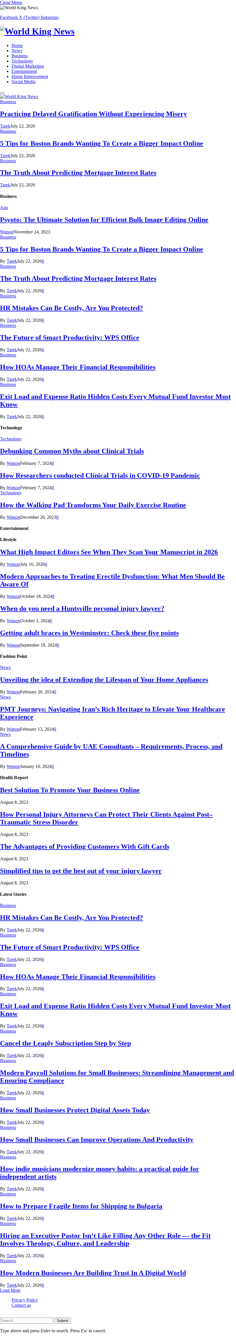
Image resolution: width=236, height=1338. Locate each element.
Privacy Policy (25, 1300)
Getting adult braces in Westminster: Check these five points (89, 633)
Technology (22, 60)
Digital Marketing (28, 66)
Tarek (5, 126)
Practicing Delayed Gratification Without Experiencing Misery (93, 114)
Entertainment (24, 71)
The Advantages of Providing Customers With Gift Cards (84, 846)
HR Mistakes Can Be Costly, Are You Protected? (71, 308)
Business (20, 55)
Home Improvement (30, 76)
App (4, 207)
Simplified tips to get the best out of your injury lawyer (81, 871)
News (17, 50)
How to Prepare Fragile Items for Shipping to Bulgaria (81, 1206)
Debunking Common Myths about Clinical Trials (72, 451)
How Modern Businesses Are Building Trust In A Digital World (93, 1273)
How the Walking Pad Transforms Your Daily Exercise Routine (93, 505)
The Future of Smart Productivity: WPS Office (69, 337)
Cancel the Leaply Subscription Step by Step (65, 1043)
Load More (10, 1290)
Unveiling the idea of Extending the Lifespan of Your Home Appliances (104, 679)
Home (17, 45)
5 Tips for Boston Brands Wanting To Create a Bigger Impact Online (101, 143)
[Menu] (2, 93)
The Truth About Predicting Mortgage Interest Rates (78, 172)
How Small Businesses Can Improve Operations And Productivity (96, 1139)
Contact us (21, 1305)
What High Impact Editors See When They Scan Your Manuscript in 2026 (109, 552)
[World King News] (118, 31)
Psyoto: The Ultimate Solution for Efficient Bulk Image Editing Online (104, 219)
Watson (7, 231)
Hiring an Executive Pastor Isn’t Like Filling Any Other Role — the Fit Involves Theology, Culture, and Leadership (105, 1239)
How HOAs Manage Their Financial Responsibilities (77, 367)
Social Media (23, 81)
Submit (62, 1321)
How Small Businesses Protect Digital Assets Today (75, 1110)
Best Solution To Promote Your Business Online (70, 790)
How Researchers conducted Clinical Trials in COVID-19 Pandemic (100, 475)
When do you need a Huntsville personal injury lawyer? (82, 608)
